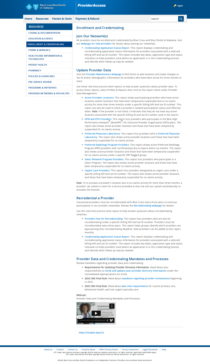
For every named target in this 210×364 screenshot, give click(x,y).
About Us (48, 349)
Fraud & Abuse (88, 349)
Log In (180, 5)
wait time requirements (135, 286)
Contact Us (73, 349)
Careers (60, 349)
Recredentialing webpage (148, 205)
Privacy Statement (130, 349)
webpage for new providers (96, 43)
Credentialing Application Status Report (107, 47)
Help (164, 349)
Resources (42, 18)
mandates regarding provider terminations (146, 278)
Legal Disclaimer (150, 349)
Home (28, 18)
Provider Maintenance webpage (104, 74)
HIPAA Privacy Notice (108, 349)
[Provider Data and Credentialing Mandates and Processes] (96, 313)
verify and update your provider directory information (135, 270)
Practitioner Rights (91, 332)
